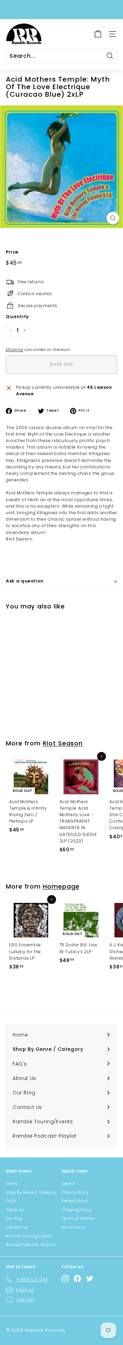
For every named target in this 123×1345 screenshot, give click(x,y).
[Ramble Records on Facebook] (77, 1278)
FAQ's (11, 1201)
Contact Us (17, 1227)
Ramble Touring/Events (29, 1236)
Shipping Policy (77, 1209)
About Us (15, 1209)
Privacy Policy (75, 1192)
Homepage (61, 886)
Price (12, 252)
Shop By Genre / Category (31, 1192)
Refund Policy (75, 1201)
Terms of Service (78, 1218)
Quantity (17, 316)
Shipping (14, 349)
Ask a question (25, 581)
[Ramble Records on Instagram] (65, 1278)
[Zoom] (113, 218)
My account (73, 1227)
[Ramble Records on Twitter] (89, 1278)
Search (69, 1183)
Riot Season (63, 743)
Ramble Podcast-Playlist (31, 1244)
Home (11, 1183)
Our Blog (14, 1218)
